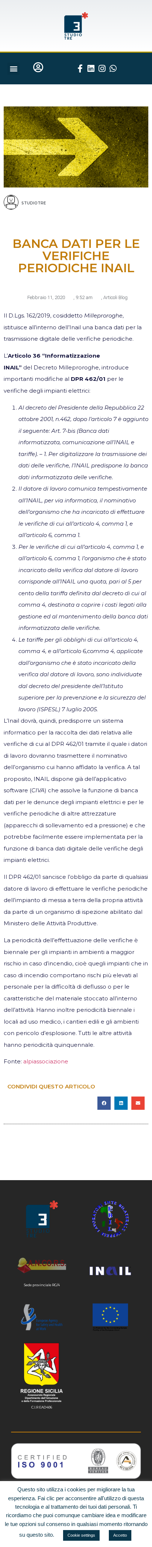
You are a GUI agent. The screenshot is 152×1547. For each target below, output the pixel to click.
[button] (13, 69)
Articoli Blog (115, 297)
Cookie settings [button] (81, 1535)
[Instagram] (102, 68)
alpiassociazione (45, 1061)
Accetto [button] (120, 1535)
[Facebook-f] (80, 68)
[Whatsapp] (113, 68)
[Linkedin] (91, 68)
